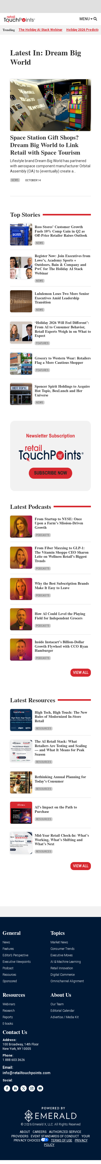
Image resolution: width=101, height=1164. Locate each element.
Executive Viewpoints (17, 962)
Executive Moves (62, 955)
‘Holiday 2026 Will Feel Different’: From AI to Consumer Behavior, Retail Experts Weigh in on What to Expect (63, 329)
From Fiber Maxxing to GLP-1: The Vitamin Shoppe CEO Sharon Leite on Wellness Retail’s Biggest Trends (62, 554)
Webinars (9, 1004)
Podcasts (42, 535)
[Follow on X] (23, 1088)
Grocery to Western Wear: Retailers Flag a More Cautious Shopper (63, 360)
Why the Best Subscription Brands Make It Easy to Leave (62, 585)
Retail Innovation (62, 968)
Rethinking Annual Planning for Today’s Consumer (60, 779)
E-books (8, 1023)
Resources (43, 728)
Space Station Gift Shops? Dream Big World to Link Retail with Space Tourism (45, 145)
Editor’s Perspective (15, 955)
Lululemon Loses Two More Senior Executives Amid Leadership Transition (62, 298)
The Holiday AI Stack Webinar (40, 30)
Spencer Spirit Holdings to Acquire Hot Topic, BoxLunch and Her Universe (62, 391)
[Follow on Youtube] (40, 1088)
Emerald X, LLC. (43, 1124)
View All (80, 672)
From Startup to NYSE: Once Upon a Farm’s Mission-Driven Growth (59, 523)
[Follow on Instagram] (32, 1088)
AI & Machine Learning (66, 962)
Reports (8, 1017)
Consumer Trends (63, 949)
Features (42, 343)
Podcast (8, 968)
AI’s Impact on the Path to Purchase (56, 809)
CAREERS (39, 1132)
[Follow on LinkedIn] (15, 1088)
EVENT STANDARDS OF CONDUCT (55, 1136)
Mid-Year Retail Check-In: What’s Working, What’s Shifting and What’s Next (62, 840)
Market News (59, 942)
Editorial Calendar (62, 1011)
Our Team (57, 1004)
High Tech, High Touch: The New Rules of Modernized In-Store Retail (61, 717)
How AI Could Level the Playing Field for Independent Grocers (60, 616)
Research (9, 1011)
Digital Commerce (63, 975)
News (15, 180)
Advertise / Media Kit (65, 1017)
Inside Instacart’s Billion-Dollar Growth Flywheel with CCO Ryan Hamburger (61, 646)
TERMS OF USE (61, 1140)
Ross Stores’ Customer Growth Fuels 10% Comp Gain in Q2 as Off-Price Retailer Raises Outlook (61, 231)
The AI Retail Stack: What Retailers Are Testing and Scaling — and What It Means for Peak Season (61, 748)
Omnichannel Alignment (67, 981)
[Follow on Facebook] (7, 1088)
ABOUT (25, 1132)
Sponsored (10, 981)
